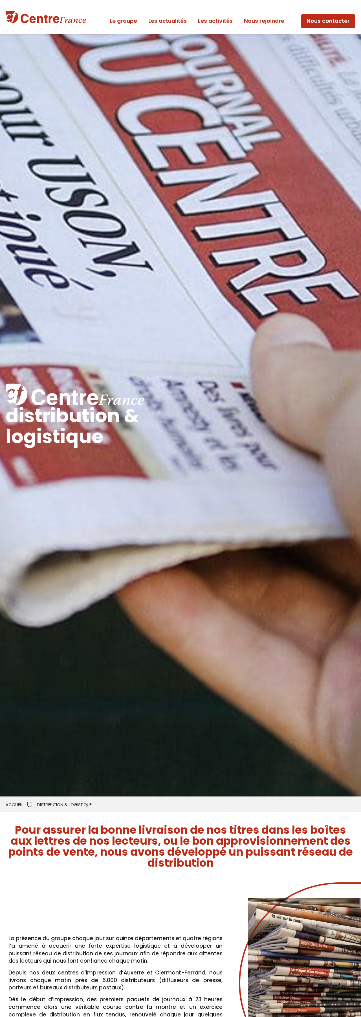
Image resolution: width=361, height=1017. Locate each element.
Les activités (215, 21)
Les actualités (167, 21)
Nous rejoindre (264, 21)
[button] (328, 21)
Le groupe (123, 21)
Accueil (14, 805)
